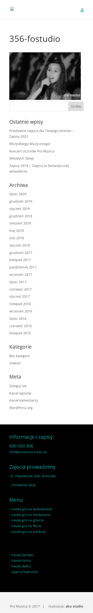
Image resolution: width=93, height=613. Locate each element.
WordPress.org (21, 407)
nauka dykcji (21, 566)
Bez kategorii (19, 356)
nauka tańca (21, 560)
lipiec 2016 (17, 318)
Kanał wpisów (20, 393)
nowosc (15, 363)
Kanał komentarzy (23, 400)
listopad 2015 (20, 333)
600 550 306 (21, 446)
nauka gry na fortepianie (31, 514)
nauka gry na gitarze (27, 520)
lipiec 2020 (17, 194)
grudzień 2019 (20, 201)
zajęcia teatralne (24, 571)
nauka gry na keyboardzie (31, 509)
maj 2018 (16, 230)
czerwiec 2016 (20, 326)
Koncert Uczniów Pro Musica (32, 151)
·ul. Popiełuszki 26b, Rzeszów (32, 476)
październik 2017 (22, 267)
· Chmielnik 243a (22, 485)
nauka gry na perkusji (28, 531)
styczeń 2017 (19, 296)
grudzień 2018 (20, 216)
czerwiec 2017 (20, 289)
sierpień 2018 (20, 223)
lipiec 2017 (17, 282)
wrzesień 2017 (20, 274)
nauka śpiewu (22, 555)
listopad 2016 (20, 304)
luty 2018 (16, 238)
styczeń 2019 (19, 208)
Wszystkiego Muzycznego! (29, 143)
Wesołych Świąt (21, 158)
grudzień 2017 (20, 252)
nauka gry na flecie (26, 526)
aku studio (74, 606)
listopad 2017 (20, 260)
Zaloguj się (17, 386)
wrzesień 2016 (20, 311)
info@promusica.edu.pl (28, 452)
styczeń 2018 (19, 245)
